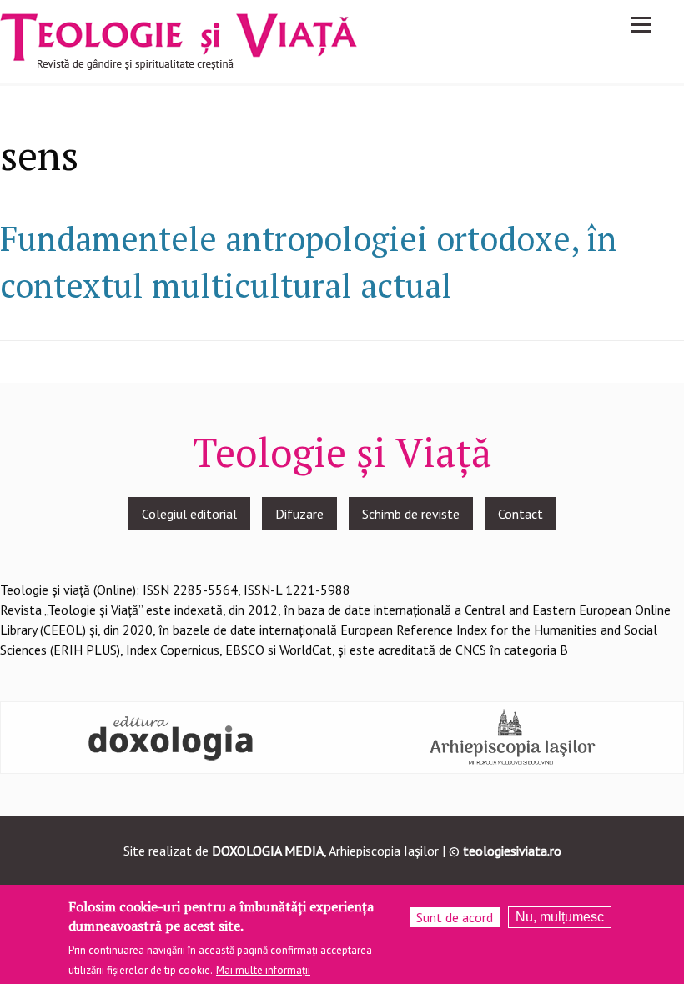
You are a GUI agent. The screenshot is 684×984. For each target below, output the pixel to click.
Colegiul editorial (189, 513)
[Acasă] (178, 40)
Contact (520, 513)
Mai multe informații (263, 970)
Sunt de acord (454, 917)
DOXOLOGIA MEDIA (268, 850)
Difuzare (299, 513)
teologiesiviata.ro (512, 850)
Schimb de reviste (411, 513)
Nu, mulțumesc (560, 917)
